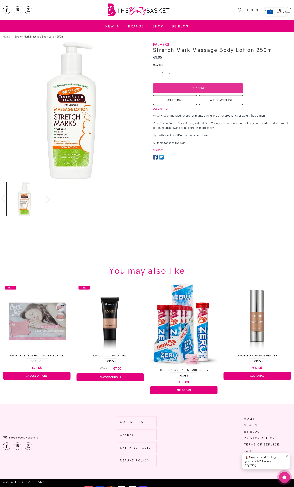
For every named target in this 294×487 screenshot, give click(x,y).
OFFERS (127, 434)
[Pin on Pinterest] (167, 157)
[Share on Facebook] (155, 157)
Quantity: (158, 65)
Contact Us (131, 422)
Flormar (37, 361)
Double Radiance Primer (183, 355)
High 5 (110, 375)
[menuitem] (112, 26)
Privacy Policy (259, 438)
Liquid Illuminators (37, 355)
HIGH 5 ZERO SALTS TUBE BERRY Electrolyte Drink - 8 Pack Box (110, 370)
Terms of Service (261, 444)
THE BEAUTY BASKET (31, 482)
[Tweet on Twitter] (161, 157)
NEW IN (112, 26)
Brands (136, 26)
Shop (158, 26)
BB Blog (180, 26)
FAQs (249, 451)
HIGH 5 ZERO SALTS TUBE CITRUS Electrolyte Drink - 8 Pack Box (257, 368)
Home (249, 419)
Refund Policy (135, 460)
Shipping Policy (136, 447)
